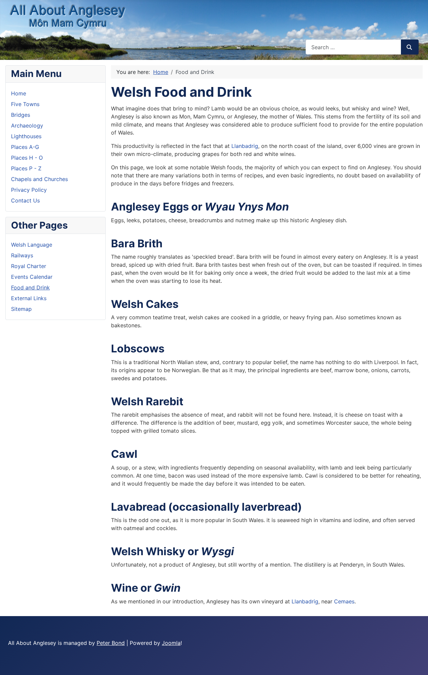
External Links (28, 298)
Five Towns (25, 104)
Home (18, 93)
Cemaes (344, 601)
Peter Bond (111, 643)
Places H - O (27, 157)
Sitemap (21, 309)
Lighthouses (26, 136)
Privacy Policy (29, 189)
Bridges (20, 114)
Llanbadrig (244, 146)
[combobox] (353, 47)
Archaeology (27, 125)
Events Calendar (31, 276)
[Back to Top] (416, 663)
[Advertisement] (303, 644)
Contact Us (25, 200)
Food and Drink (30, 287)
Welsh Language (31, 244)
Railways (22, 255)
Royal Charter (28, 266)
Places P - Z (26, 168)
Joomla (171, 643)
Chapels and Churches (39, 179)
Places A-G (25, 147)
